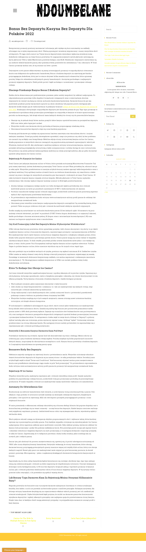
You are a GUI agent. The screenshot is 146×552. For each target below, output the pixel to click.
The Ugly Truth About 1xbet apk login (116, 55)
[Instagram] (128, 98)
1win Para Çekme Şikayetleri (83, 518)
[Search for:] (120, 29)
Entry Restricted (53, 518)
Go (133, 116)
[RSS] (134, 137)
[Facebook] (118, 98)
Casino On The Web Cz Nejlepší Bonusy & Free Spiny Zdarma (23, 520)
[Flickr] (114, 137)
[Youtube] (127, 137)
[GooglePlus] (123, 98)
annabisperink (18, 41)
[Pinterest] (108, 137)
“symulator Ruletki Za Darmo (114, 59)
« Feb (106, 192)
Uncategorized (39, 41)
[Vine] (121, 137)
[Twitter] (113, 98)
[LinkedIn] (134, 130)
